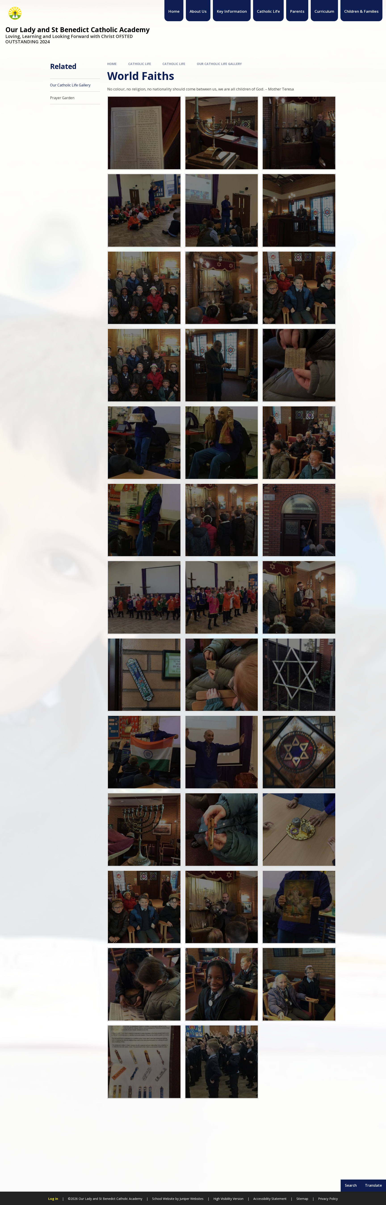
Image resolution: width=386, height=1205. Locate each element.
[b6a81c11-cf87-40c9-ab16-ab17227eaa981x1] (221, 133)
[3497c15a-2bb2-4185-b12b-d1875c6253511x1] (144, 1061)
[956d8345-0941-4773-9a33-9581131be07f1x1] (221, 984)
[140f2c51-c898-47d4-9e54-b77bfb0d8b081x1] (144, 907)
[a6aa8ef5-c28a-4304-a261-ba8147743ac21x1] (299, 210)
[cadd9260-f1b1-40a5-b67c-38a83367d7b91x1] (144, 365)
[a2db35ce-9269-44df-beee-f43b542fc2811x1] (144, 288)
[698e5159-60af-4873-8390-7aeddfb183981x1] (144, 984)
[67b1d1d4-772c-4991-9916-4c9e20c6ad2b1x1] (221, 829)
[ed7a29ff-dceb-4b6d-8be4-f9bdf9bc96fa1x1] (221, 442)
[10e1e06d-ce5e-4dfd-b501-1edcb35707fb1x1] (299, 752)
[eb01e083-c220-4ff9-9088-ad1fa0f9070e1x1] (144, 442)
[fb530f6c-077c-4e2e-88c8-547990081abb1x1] (221, 520)
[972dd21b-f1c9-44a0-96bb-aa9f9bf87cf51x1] (299, 984)
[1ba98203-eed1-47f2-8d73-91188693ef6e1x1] (144, 597)
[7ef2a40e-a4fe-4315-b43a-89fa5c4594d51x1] (144, 752)
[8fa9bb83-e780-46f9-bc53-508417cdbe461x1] (221, 752)
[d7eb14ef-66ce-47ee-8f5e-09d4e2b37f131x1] (221, 365)
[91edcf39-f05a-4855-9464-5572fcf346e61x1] (299, 829)
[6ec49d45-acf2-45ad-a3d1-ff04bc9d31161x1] (221, 675)
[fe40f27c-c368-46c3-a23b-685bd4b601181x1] (299, 520)
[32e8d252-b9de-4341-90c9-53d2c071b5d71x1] (144, 829)
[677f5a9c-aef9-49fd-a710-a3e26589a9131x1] (299, 907)
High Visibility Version (228, 1199)
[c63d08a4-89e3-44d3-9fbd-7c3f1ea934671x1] (144, 133)
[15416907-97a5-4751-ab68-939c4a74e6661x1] (221, 288)
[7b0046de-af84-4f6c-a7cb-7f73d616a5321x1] (299, 675)
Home (112, 64)
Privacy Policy (328, 1199)
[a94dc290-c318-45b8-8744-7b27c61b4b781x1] (221, 210)
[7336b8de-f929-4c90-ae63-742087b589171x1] (221, 1061)
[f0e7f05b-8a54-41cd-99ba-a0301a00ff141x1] (299, 442)
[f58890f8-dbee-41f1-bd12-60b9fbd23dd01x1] (144, 520)
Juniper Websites (191, 1199)
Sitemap (302, 1199)
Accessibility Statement (270, 1199)
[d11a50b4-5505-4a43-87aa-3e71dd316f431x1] (299, 365)
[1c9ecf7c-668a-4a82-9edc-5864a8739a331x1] (221, 597)
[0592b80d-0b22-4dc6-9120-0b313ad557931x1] (221, 907)
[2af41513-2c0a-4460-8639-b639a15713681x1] (144, 675)
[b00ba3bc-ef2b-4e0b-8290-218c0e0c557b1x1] (299, 133)
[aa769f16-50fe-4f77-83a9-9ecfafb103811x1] (144, 210)
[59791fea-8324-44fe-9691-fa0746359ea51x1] (299, 288)
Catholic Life (139, 64)
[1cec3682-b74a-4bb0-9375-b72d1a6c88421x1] (299, 597)
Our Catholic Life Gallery (219, 64)
